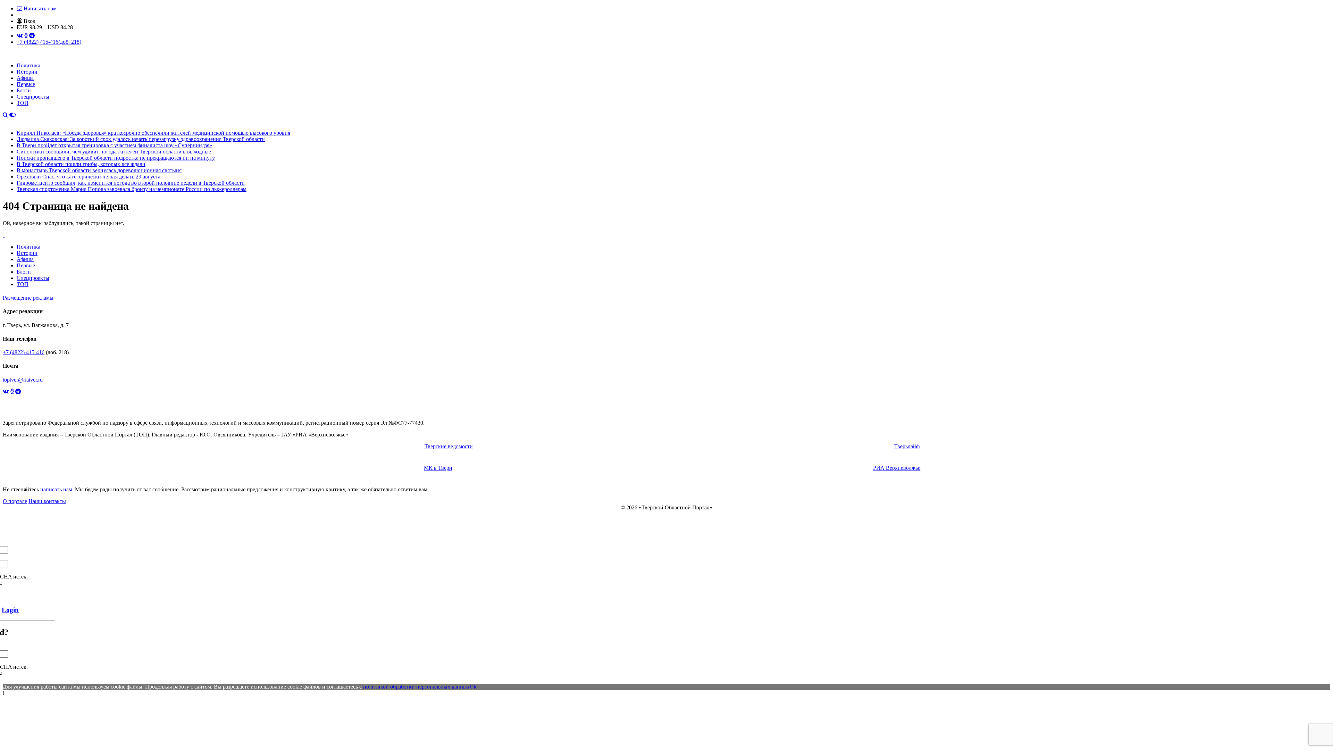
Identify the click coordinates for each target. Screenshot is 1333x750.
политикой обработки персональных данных (416, 687)
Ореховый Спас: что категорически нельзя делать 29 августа (88, 177)
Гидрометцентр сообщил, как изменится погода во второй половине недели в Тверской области (131, 183)
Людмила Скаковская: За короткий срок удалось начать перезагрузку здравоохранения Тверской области (141, 139)
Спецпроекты (33, 97)
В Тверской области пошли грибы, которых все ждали (81, 164)
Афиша (25, 78)
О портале (15, 501)
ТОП (22, 103)
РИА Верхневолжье (896, 468)
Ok (473, 687)
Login (10, 610)
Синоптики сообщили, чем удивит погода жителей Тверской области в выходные (114, 152)
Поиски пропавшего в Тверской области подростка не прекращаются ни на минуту (116, 158)
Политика (28, 65)
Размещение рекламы (28, 298)
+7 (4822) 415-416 (49, 42)
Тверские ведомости (449, 446)
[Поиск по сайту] (6, 115)
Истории (27, 72)
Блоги (24, 90)
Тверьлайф (907, 446)
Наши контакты (47, 501)
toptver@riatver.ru (23, 380)
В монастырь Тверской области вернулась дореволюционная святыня (99, 170)
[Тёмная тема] (12, 115)
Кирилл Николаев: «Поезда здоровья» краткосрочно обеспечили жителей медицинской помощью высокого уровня (153, 133)
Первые (26, 84)
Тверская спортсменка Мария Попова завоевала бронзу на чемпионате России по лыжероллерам (131, 189)
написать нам (56, 489)
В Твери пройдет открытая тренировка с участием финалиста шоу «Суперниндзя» (114, 145)
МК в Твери (438, 468)
